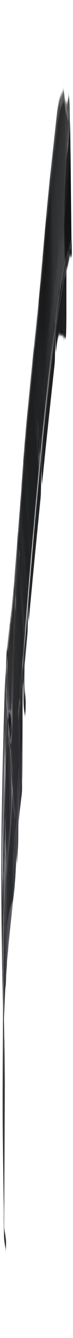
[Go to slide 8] (13, 539)
